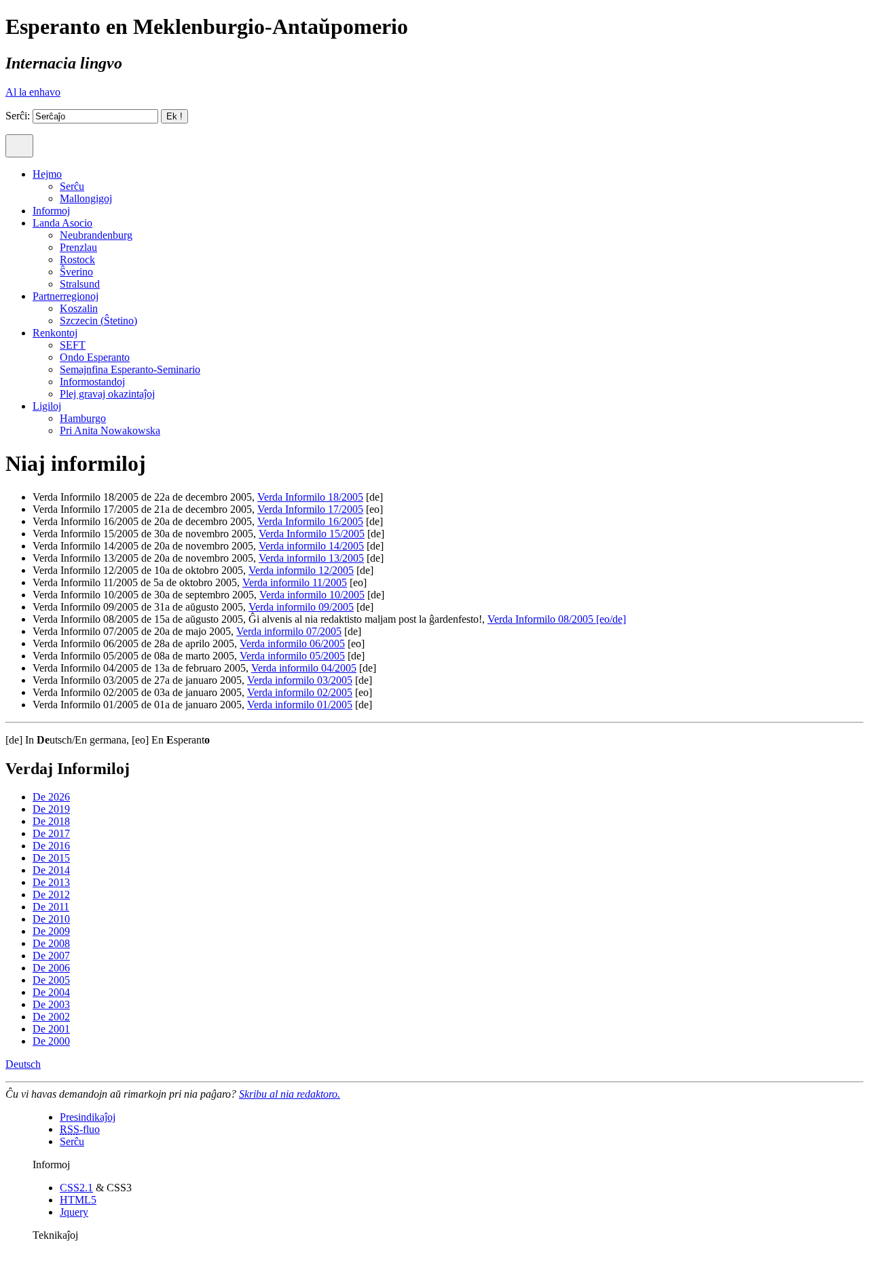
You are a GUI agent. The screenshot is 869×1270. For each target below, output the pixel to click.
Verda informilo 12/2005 (301, 570)
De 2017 (51, 833)
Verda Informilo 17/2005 (310, 509)
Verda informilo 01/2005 (299, 704)
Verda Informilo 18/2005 (310, 497)
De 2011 (51, 906)
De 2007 (51, 955)
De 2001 (51, 1029)
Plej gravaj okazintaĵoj (107, 394)
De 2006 (51, 968)
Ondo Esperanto (95, 357)
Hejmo (47, 174)
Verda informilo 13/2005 (311, 558)
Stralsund (80, 284)
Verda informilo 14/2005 (311, 546)
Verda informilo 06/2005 (292, 643)
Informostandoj (92, 381)
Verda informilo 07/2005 (288, 631)
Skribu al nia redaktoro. (289, 1094)
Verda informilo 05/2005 (292, 655)
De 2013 (51, 882)
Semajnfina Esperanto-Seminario (130, 369)
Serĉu (72, 186)
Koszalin (79, 308)
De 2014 (51, 870)
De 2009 (51, 931)
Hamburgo (83, 418)
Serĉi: (17, 115)
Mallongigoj (86, 198)
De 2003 (51, 1004)
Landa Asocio (62, 223)
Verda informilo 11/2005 (294, 582)
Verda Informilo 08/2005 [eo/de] (556, 619)
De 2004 (51, 992)
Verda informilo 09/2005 (301, 607)
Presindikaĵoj (87, 1117)
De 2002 (51, 1016)
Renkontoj (55, 333)
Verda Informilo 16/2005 (310, 521)
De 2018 (51, 821)
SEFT (73, 345)
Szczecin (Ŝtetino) (98, 320)
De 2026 (51, 797)
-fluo (80, 1129)
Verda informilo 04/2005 (303, 668)
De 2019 (51, 809)
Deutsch (23, 1064)
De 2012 (51, 894)
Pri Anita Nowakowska (110, 430)
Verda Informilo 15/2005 (312, 533)
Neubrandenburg (96, 235)
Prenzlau (78, 247)
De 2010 (51, 919)
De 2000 (51, 1041)
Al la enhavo (32, 92)
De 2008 (51, 943)
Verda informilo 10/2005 (312, 594)
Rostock (77, 259)
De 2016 (51, 845)
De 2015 (51, 858)
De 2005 (51, 980)
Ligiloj (47, 406)
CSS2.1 (76, 1187)
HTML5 (78, 1200)
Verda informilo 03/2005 (299, 680)
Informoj (51, 210)
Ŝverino (76, 271)
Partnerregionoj (65, 296)
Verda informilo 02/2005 (299, 692)
